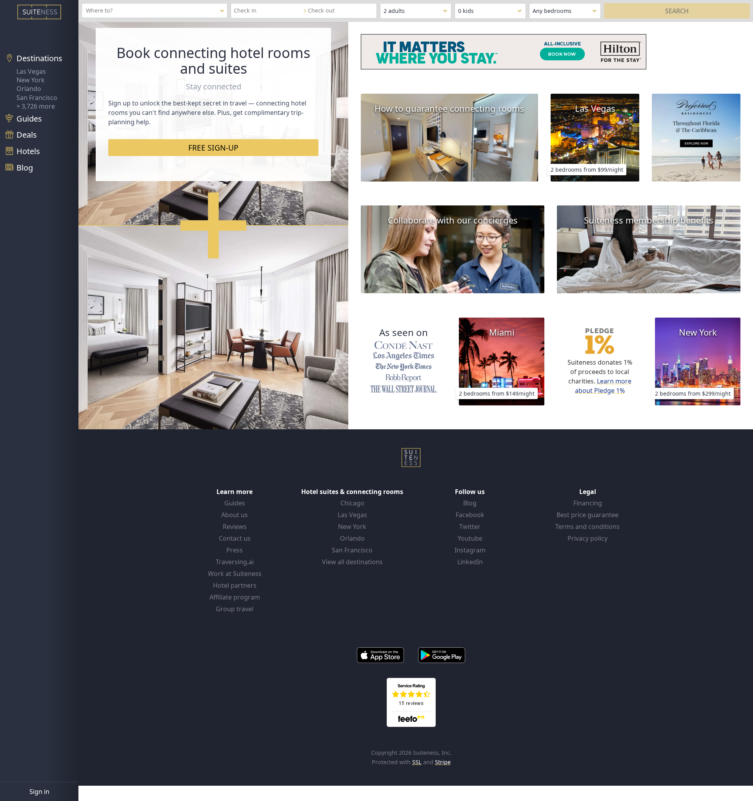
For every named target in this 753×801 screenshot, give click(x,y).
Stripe (443, 762)
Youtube (470, 538)
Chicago (352, 503)
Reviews (235, 526)
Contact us (235, 538)
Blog (470, 503)
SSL (417, 762)
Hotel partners (234, 585)
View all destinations (352, 562)
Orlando (28, 88)
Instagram (470, 550)
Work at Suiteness (235, 573)
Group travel (234, 609)
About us (234, 514)
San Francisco (36, 97)
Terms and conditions (587, 526)
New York (30, 80)
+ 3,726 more (35, 106)
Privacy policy (587, 538)
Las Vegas (31, 71)
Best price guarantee (587, 514)
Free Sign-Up (213, 147)
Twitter (469, 526)
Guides (234, 503)
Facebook (470, 514)
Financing (587, 503)
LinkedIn (470, 562)
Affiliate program (234, 597)
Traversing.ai (235, 562)
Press (234, 550)
